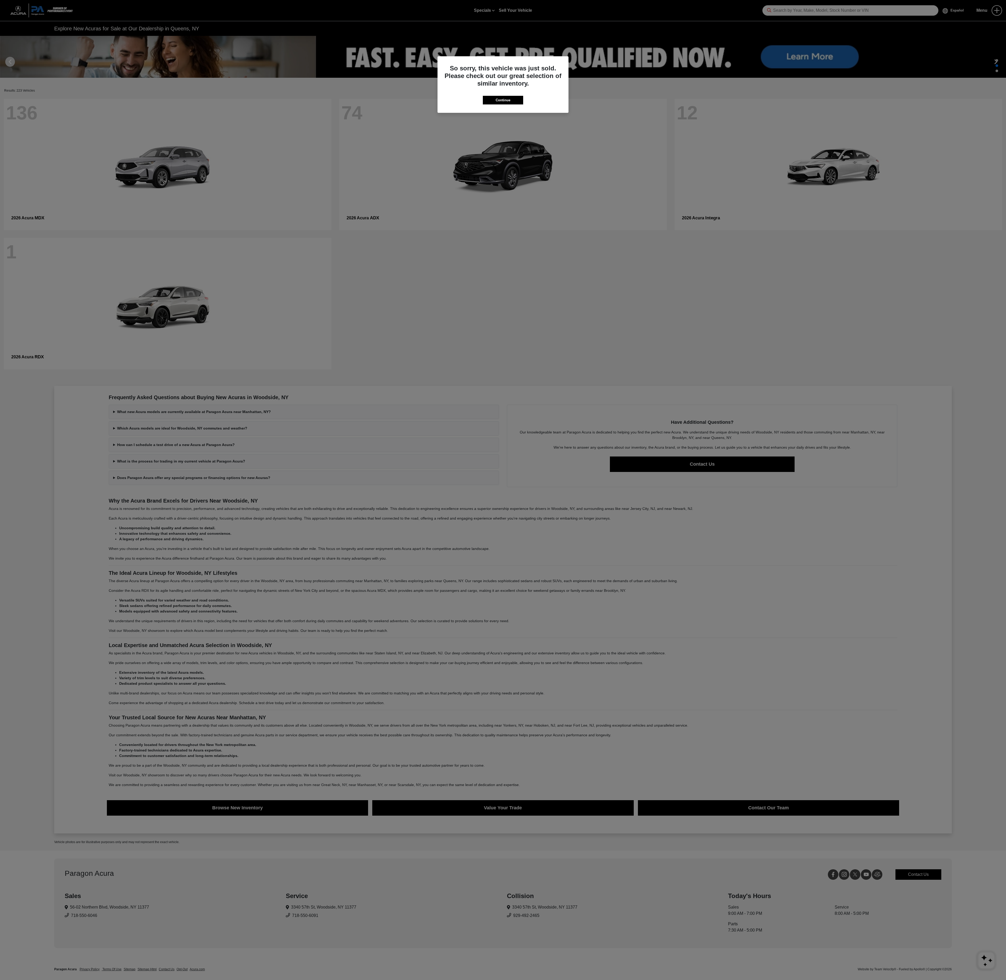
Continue (503, 100)
